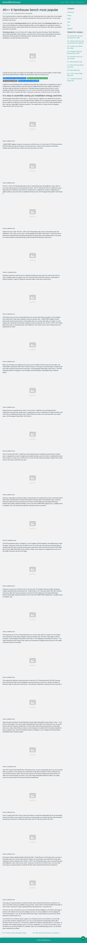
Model (69, 18)
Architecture (70, 12)
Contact (72, 2)
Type (68, 25)
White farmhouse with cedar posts (37, 78)
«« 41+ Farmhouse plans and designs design (13, 933)
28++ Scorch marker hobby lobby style (74, 74)
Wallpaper (70, 28)
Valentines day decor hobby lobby (29, 81)
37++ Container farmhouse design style (74, 79)
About (62, 2)
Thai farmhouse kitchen (10, 81)
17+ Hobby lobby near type (74, 61)
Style (68, 22)
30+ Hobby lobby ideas (73, 70)
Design (69, 15)
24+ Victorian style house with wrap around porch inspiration (75, 42)
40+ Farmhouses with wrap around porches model (74, 37)
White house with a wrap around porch (14, 78)
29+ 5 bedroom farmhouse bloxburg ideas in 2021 (74, 52)
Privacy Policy (80, 2)
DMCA (67, 2)
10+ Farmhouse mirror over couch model (74, 57)
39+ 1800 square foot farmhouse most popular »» (46, 933)
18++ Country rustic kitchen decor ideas (75, 47)
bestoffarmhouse (11, 2)
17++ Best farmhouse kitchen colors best (75, 66)
